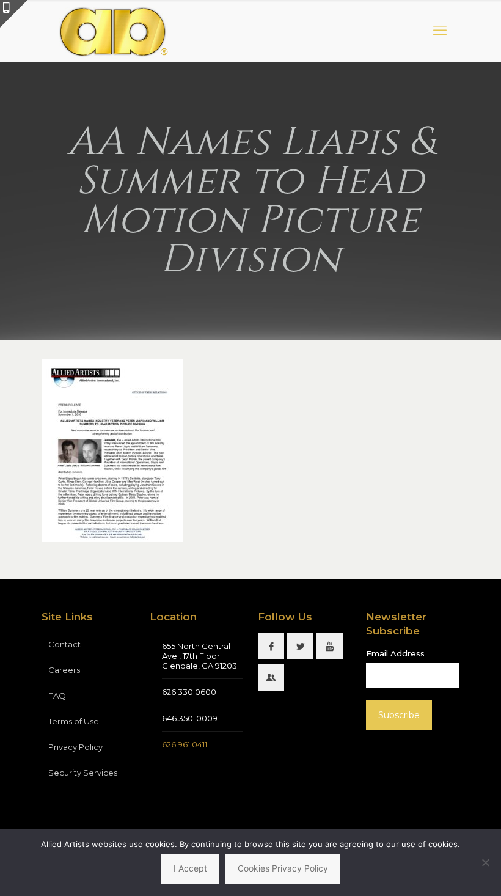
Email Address (395, 653)
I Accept (190, 868)
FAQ (57, 695)
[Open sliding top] (13, 14)
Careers (64, 670)
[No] (486, 862)
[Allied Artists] (113, 30)
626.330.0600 (189, 692)
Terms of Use (73, 721)
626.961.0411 (184, 744)
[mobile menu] (440, 30)
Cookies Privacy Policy (283, 868)
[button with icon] (271, 646)
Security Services (82, 772)
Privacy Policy (75, 747)
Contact (64, 644)
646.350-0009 (190, 718)
